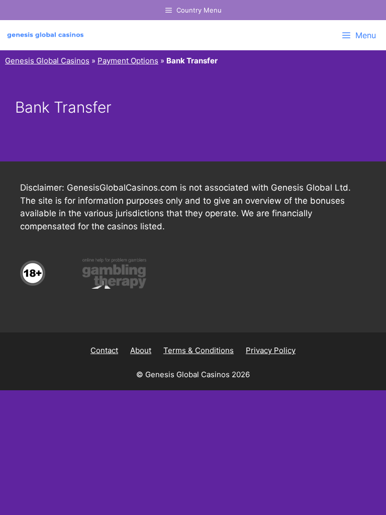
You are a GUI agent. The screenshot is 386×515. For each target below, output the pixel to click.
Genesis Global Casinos (47, 60)
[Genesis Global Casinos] (47, 35)
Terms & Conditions (198, 350)
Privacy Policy (271, 350)
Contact (104, 350)
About (140, 350)
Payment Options (128, 60)
